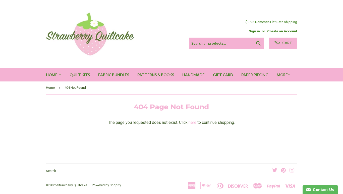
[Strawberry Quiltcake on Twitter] (274, 170)
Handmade (193, 74)
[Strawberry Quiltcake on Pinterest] (283, 170)
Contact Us (322, 189)
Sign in (254, 31)
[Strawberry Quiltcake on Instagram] (292, 170)
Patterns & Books (155, 74)
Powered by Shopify (106, 185)
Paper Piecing (254, 74)
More (282, 74)
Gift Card (223, 74)
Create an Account (282, 31)
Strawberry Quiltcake (72, 185)
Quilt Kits (80, 74)
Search (51, 171)
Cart (286, 43)
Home (52, 74)
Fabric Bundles (113, 74)
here (192, 122)
